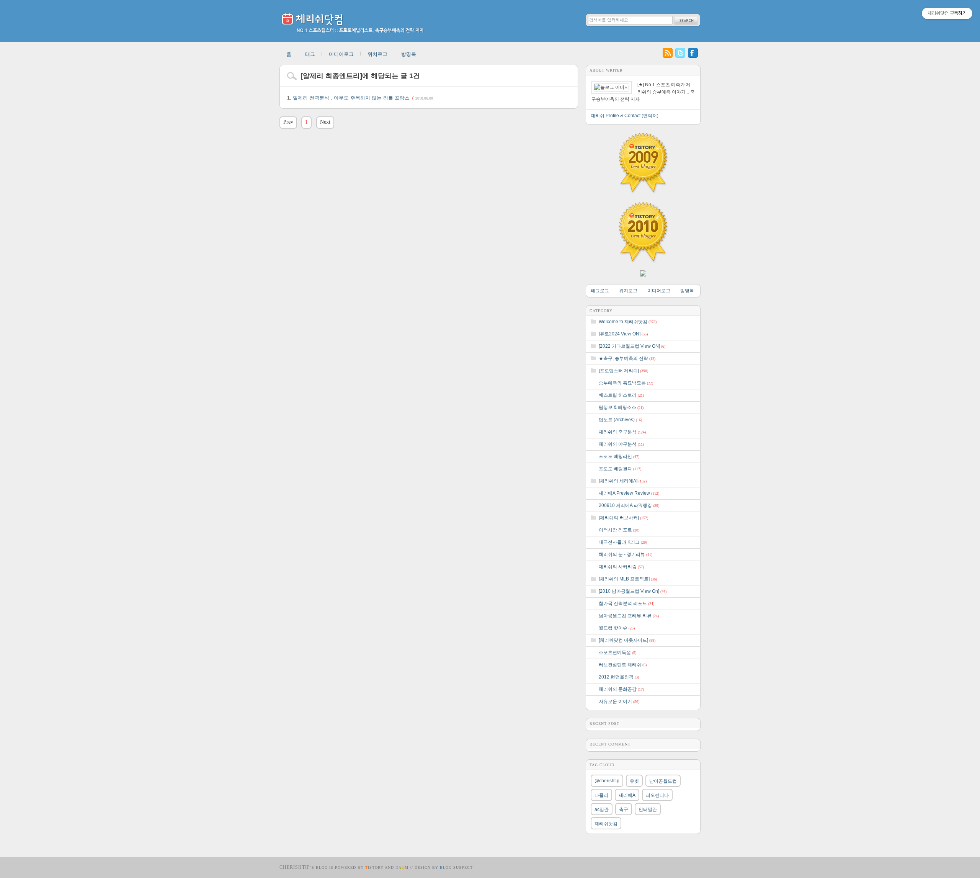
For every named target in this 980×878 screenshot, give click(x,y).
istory (374, 867)
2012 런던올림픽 (619, 677)
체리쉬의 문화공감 (621, 689)
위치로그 (377, 54)
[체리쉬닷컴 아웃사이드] (627, 640)
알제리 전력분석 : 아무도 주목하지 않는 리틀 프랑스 (363, 98)
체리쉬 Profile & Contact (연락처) (624, 115)
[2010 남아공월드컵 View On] (632, 591)
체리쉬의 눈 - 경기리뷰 (625, 554)
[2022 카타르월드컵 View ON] (632, 346)
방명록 (408, 54)
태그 (310, 54)
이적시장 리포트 (619, 530)
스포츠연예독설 (617, 652)
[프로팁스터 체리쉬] (623, 370)
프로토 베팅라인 (619, 456)
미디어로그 (341, 54)
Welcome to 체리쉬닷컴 (628, 321)
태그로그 (600, 290)
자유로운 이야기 (619, 701)
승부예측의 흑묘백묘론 (626, 383)
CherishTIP (294, 867)
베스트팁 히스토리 (621, 395)
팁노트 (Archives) (620, 419)
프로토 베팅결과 (620, 468)
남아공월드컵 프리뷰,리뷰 (629, 615)
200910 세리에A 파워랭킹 (629, 505)
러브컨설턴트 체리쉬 (623, 664)
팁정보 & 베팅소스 (621, 407)
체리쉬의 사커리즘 (621, 566)
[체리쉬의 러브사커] (623, 517)
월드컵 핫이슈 (617, 628)
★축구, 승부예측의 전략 (627, 358)
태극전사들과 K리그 (623, 542)
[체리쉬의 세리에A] (623, 481)
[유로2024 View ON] (623, 334)
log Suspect (456, 867)
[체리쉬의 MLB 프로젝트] (628, 579)
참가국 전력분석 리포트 (626, 603)
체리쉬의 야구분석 (621, 444)
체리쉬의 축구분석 (622, 432)
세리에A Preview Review (629, 493)
